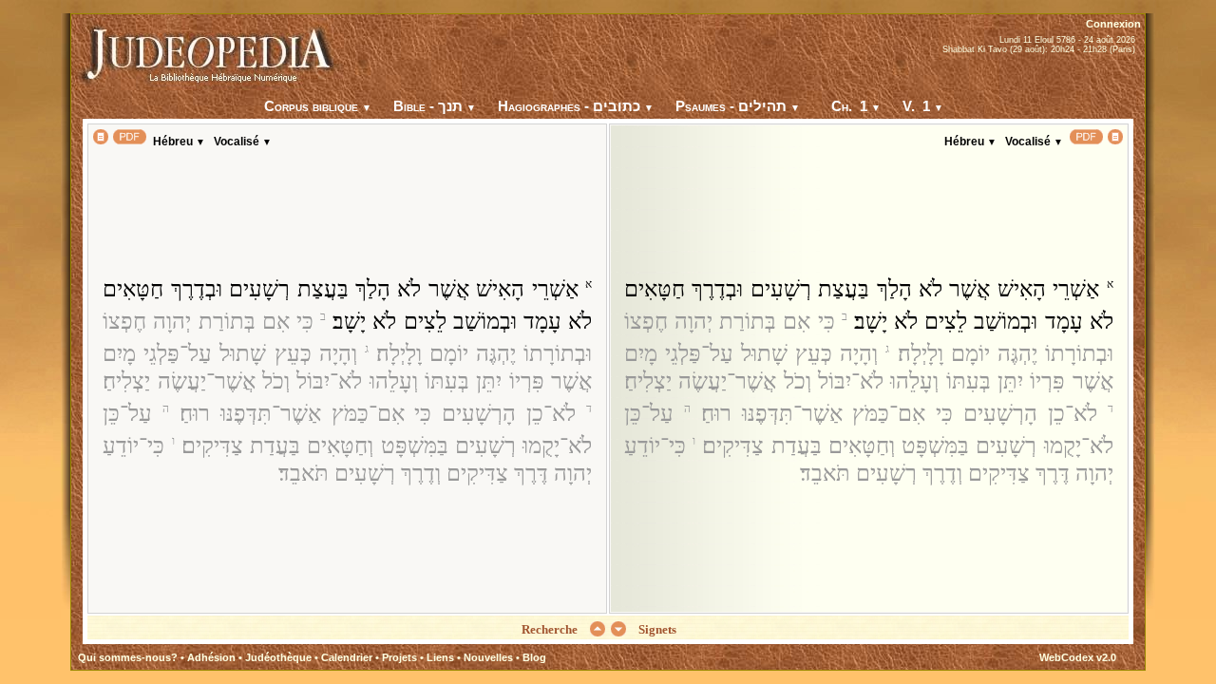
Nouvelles (488, 657)
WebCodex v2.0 (1077, 657)
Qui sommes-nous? (128, 657)
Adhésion (211, 657)
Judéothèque (278, 657)
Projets (399, 657)
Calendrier (346, 657)
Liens (440, 657)
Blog (534, 657)
